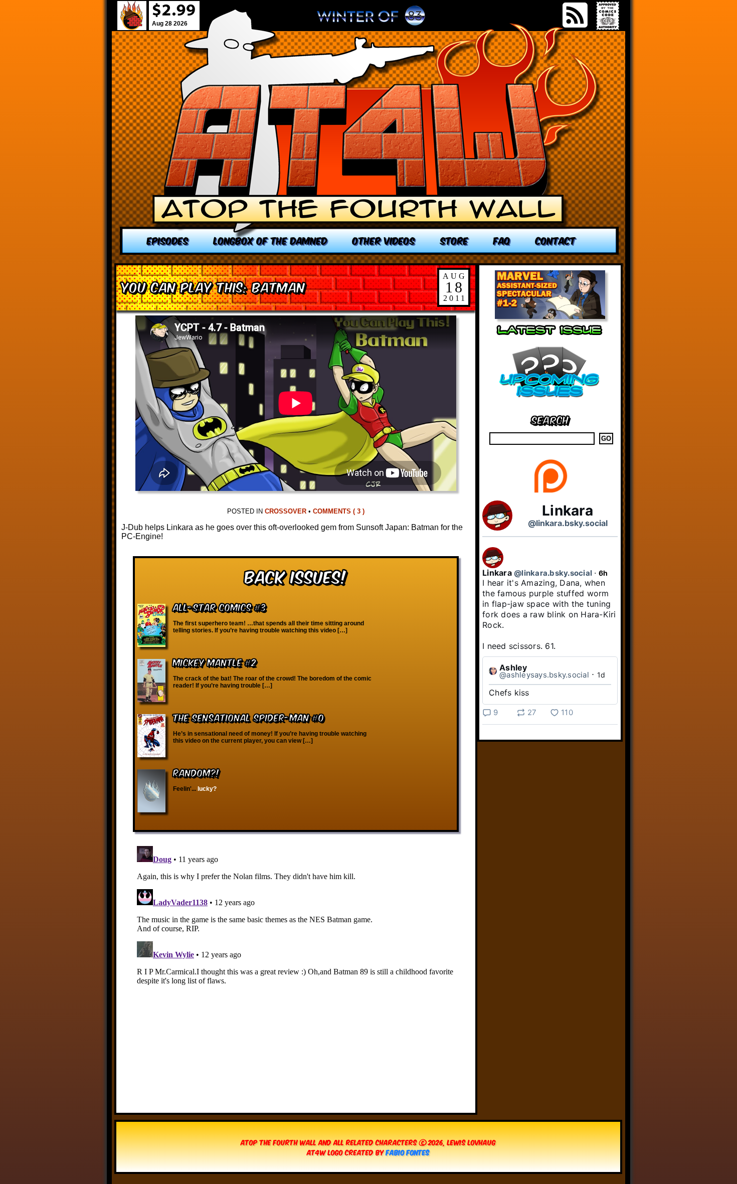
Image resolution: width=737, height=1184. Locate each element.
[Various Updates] (550, 403)
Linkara (567, 510)
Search (550, 419)
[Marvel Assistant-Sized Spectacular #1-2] (550, 316)
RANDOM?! (196, 772)
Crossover (285, 511)
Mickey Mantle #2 (214, 661)
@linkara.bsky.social (568, 523)
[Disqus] (296, 967)
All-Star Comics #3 (219, 606)
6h (603, 573)
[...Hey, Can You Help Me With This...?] (371, 19)
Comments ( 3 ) (338, 511)
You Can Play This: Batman (213, 286)
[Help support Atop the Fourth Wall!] (550, 492)
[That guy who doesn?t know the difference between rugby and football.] (369, 132)
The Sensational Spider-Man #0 (248, 717)
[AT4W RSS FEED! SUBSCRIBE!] (575, 15)
